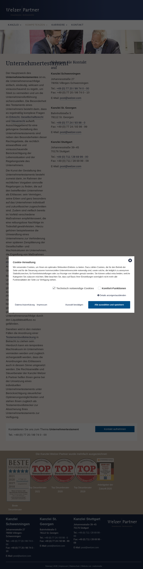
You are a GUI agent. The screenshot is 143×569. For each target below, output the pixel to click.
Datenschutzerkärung (25, 304)
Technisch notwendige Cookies (75, 288)
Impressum (42, 304)
